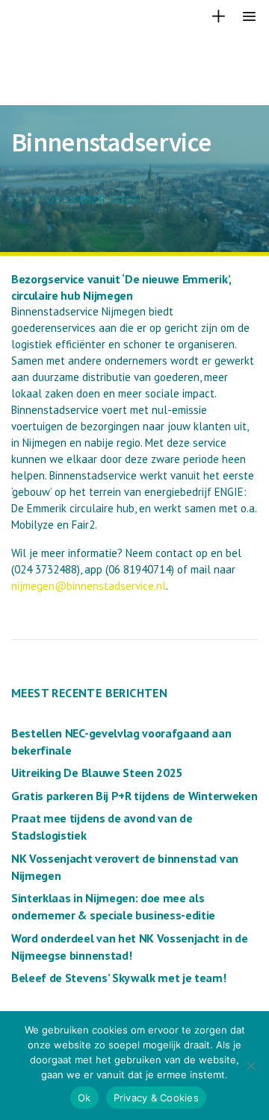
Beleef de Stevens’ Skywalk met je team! (118, 977)
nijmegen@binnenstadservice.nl (88, 586)
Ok (84, 1098)
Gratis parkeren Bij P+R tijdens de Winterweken (134, 795)
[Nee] (250, 1065)
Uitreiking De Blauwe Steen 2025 (96, 772)
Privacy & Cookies (156, 1098)
